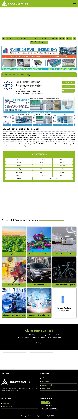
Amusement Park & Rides (39, 254)
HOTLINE (49, 407)
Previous (5, 56)
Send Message (68, 91)
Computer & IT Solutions (39, 315)
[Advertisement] (39, 21)
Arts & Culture (14, 285)
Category (45, 381)
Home (4, 75)
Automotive (39, 285)
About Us (45, 378)
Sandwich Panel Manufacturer (48, 133)
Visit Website (68, 82)
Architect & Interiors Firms (64, 254)
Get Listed (39, 343)
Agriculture (14, 254)
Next (73, 56)
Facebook (67, 86)
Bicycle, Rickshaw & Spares (64, 285)
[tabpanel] (39, 119)
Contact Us (46, 389)
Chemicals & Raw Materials (14, 315)
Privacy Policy (8, 407)
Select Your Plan (47, 385)
